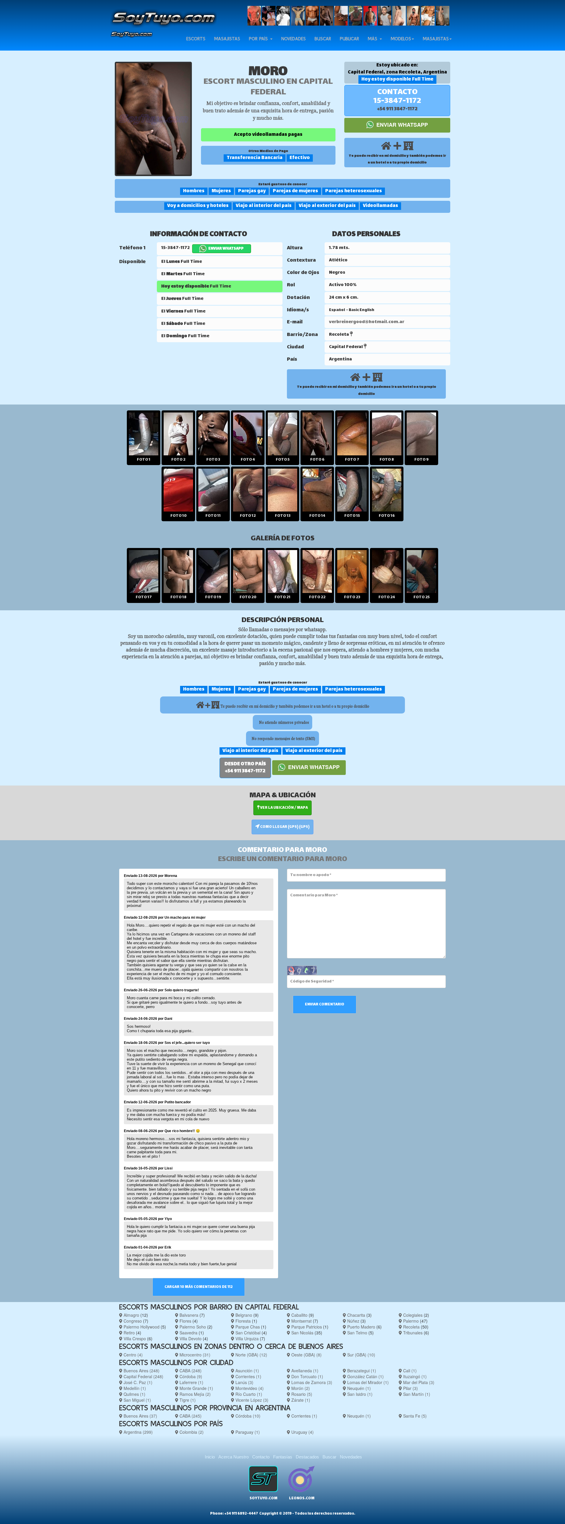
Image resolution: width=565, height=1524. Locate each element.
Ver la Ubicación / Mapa (284, 808)
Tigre (187, 1400)
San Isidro (359, 1394)
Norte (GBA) (250, 1355)
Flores (184, 1321)
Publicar (349, 38)
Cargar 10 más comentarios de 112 (198, 1287)
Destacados (307, 1456)
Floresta (242, 1321)
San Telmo (356, 1333)
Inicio (210, 1456)
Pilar (410, 1388)
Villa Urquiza (246, 1338)
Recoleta (411, 1327)
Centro (132, 1355)
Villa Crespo (134, 1338)
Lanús (243, 1382)
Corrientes (247, 1376)
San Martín (416, 1394)
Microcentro (194, 1355)
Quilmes (133, 1394)
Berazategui (361, 1370)
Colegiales (412, 1315)
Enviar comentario (324, 1004)
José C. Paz (137, 1382)
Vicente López (251, 1400)
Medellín (134, 1388)
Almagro (130, 1315)
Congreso (132, 1321)
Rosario (301, 1394)
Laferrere (190, 1382)
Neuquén (358, 1388)
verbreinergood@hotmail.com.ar (366, 322)
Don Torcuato (306, 1376)
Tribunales (412, 1333)
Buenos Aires (140, 1370)
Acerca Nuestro (233, 1456)
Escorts (195, 38)
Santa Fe (414, 1416)
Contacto (261, 1456)
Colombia (191, 1432)
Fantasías (282, 1456)
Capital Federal (142, 1376)
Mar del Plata (418, 1382)
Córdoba (190, 1376)
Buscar (323, 38)
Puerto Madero (360, 1327)
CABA (190, 1370)
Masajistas (227, 38)
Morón (300, 1388)
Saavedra (187, 1333)
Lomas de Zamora (311, 1382)
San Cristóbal (247, 1333)
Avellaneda (304, 1370)
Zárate (300, 1400)
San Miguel (136, 1400)
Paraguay (247, 1432)
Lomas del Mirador (367, 1382)
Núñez (352, 1321)
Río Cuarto (248, 1394)
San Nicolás (301, 1333)
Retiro (128, 1333)
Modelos (401, 38)
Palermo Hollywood (140, 1327)
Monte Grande (195, 1388)
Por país (259, 38)
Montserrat (301, 1321)
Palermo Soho (192, 1327)
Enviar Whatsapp (401, 124)
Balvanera (188, 1315)
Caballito (299, 1315)
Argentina (137, 1432)
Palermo (410, 1321)
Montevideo (249, 1388)
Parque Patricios (306, 1327)
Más (373, 38)
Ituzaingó (414, 1376)
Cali (409, 1370)
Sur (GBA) (360, 1355)
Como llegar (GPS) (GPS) (285, 827)
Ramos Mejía (194, 1394)
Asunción (246, 1370)
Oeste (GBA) (306, 1355)
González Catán (365, 1376)
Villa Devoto (190, 1338)
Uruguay (302, 1432)
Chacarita (355, 1315)
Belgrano (243, 1315)
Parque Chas (247, 1327)
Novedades (293, 38)
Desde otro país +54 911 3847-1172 (245, 768)
